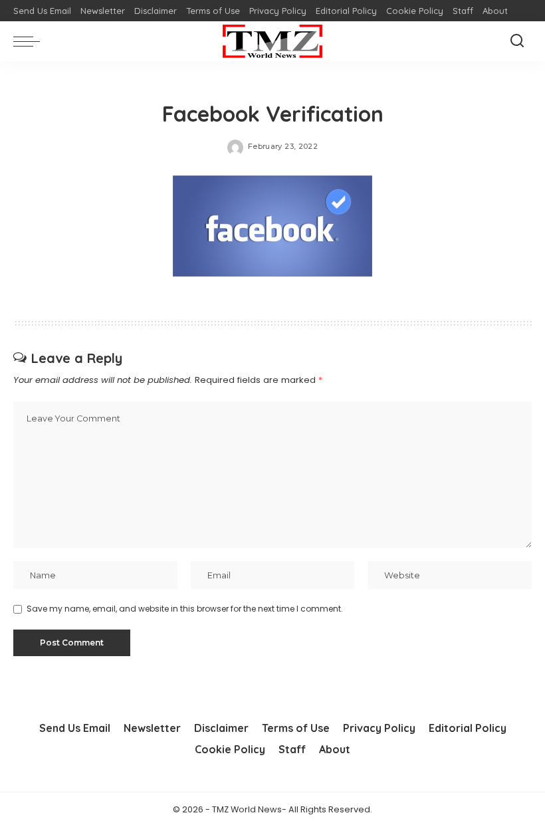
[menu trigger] (30, 41)
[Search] (517, 41)
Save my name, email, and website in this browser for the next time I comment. (185, 608)
